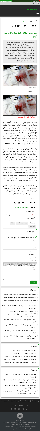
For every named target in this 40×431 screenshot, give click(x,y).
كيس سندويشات (22, 223)
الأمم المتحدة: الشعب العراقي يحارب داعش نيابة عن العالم (20, 362)
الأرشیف (24, 401)
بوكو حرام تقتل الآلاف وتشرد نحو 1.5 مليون (24, 351)
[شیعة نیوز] (20, 1)
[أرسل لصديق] (16, 26)
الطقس (12, 401)
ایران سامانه (12, 429)
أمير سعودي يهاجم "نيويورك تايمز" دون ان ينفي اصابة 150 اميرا (20, 331)
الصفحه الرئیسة (33, 21)
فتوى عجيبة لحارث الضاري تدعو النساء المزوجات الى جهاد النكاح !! (20, 386)
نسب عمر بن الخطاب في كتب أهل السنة (25, 354)
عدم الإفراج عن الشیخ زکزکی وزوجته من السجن (23, 311)
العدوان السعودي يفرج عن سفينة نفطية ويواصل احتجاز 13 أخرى (20, 320)
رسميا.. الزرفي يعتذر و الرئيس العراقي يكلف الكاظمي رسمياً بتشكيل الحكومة (20, 337)
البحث (26, 405)
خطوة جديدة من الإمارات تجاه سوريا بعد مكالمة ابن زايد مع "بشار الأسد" (19, 326)
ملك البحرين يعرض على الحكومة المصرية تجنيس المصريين (19, 356)
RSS (13, 405)
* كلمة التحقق (33, 258)
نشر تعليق (30, 218)
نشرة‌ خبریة (20, 405)
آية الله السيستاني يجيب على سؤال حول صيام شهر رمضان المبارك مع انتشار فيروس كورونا (20, 315)
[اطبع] (13, 26)
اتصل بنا (30, 401)
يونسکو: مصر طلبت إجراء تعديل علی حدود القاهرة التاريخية (20, 294)
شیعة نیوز (32, 226)
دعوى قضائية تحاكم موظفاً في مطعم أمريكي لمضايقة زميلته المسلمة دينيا (20, 301)
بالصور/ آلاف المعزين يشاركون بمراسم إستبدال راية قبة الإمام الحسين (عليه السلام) (19, 392)
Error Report (30, 211)
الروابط (17, 401)
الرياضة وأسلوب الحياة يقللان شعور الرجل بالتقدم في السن (20, 297)
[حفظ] (19, 26)
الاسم (35, 245)
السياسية (25, 21)
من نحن (37, 401)
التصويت (4, 401)
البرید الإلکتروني (32, 252)
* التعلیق (34, 267)
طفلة (12, 223)
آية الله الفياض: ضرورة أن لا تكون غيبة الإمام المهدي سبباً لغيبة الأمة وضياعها (19, 307)
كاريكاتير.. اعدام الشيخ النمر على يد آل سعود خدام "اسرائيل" (19, 359)
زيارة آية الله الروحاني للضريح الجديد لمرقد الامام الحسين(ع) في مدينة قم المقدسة (19, 381)
